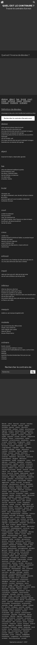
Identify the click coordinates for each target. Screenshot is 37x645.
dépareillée (12, 559)
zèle (13, 621)
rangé (10, 585)
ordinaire (23, 103)
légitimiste (19, 587)
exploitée (5, 605)
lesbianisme (19, 583)
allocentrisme (26, 539)
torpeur (10, 506)
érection (7, 607)
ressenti (23, 526)
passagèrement (23, 548)
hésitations (12, 456)
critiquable (28, 462)
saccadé (11, 510)
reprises (32, 440)
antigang (19, 488)
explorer (27, 455)
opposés (4, 502)
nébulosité (5, 440)
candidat (4, 451)
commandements (7, 532)
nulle (23, 500)
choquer (29, 559)
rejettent (15, 464)
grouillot (32, 548)
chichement (15, 579)
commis (29, 550)
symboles (5, 456)
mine (23, 568)
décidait (4, 486)
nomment (11, 609)
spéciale (28, 517)
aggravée (11, 625)
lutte (17, 598)
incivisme (5, 508)
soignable (15, 447)
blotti (33, 627)
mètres (17, 427)
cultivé (10, 424)
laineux (11, 438)
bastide (11, 550)
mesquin (5, 103)
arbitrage (19, 572)
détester (22, 585)
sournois (4, 585)
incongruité (26, 482)
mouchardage (19, 478)
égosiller (12, 572)
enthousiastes (12, 548)
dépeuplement (6, 537)
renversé (18, 621)
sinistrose (5, 475)
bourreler (19, 482)
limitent (11, 508)
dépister (4, 576)
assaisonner (5, 554)
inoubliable (29, 484)
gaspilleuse (17, 605)
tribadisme (11, 587)
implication (5, 546)
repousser (18, 543)
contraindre (18, 609)
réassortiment (6, 563)
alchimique (25, 567)
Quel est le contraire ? (18, 5)
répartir (31, 473)
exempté (25, 469)
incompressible (6, 429)
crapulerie (15, 592)
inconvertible (6, 603)
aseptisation (29, 431)
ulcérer (25, 621)
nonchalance (19, 508)
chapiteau (13, 546)
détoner (29, 614)
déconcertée (21, 456)
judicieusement (26, 612)
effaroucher (12, 442)
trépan (4, 471)
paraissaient (22, 475)
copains (29, 557)
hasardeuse (5, 590)
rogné (26, 493)
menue (16, 532)
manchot (27, 471)
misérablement (6, 458)
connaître (5, 555)
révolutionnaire (30, 599)
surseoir (28, 585)
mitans (4, 497)
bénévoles (21, 490)
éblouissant (12, 502)
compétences (6, 568)
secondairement (16, 631)
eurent (28, 590)
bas (17, 99)
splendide (5, 611)
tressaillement (6, 460)
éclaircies (25, 561)
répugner (15, 458)
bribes (16, 506)
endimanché (20, 541)
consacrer (5, 623)
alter (21, 633)
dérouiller (12, 589)
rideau (19, 567)
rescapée (13, 490)
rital (8, 471)
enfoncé (11, 101)
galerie (24, 495)
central (25, 589)
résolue (31, 451)
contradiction (6, 592)
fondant (17, 510)
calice (16, 633)
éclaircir (32, 623)
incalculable (5, 612)
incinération (19, 493)
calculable (18, 497)
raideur (27, 438)
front (33, 460)
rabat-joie (20, 594)
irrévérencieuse (15, 603)
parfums (23, 519)
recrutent (21, 434)
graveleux (10, 620)
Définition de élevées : (11, 109)
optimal (22, 464)
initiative (4, 506)
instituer (30, 621)
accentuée (28, 618)
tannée (29, 546)
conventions (5, 627)
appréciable (5, 513)
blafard (22, 484)
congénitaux (14, 636)
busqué (19, 451)
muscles (4, 625)
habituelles (5, 634)
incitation (23, 557)
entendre (31, 543)
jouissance (11, 541)
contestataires (19, 438)
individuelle (5, 594)
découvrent (30, 495)
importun (4, 574)
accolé (17, 552)
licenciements (16, 512)
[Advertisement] (18, 30)
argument (10, 436)
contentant (12, 462)
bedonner (5, 565)
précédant (10, 497)
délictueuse (22, 458)
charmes (10, 533)
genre (17, 555)
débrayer (5, 462)
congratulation (6, 447)
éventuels (5, 488)
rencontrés (12, 469)
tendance (16, 491)
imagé (11, 605)
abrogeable (5, 500)
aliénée (20, 627)
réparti (26, 609)
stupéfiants (26, 502)
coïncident (26, 488)
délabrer (11, 633)
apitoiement (5, 477)
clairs (15, 444)
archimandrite (26, 603)
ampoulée (30, 576)
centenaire (22, 522)
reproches (5, 504)
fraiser (12, 543)
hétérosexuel (24, 473)
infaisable (14, 627)
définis (33, 587)
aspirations (25, 570)
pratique (12, 524)
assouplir (5, 521)
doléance (18, 611)
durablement (20, 515)
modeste (14, 103)
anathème (19, 625)
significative (26, 504)
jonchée (17, 436)
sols (9, 631)
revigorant (12, 623)
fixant (16, 468)
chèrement (26, 631)
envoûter (23, 436)
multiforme (16, 629)
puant (26, 633)
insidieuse (14, 607)
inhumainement (16, 568)
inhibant (29, 480)
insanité (4, 548)
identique (12, 488)
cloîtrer (11, 521)
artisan (4, 631)
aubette (13, 455)
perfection (20, 455)
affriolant (12, 581)
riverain (11, 611)
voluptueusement (12, 535)
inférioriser (24, 453)
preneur (22, 550)
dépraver (30, 433)
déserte (11, 552)
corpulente (26, 497)
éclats (9, 512)
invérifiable (5, 517)
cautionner (18, 486)
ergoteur (19, 616)
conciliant (12, 583)
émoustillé (5, 559)
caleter (20, 537)
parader (23, 638)
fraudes (14, 499)
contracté (28, 434)
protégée (27, 444)
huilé (18, 554)
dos (28, 581)
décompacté (31, 522)
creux (3, 101)
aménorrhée (13, 475)
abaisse (4, 99)
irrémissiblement (26, 629)
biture (31, 609)
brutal (23, 99)
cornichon (28, 541)
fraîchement (25, 554)
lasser (4, 570)
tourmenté (28, 490)
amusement (30, 565)
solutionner (11, 598)
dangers (25, 451)
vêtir (20, 535)
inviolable (5, 427)
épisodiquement (7, 464)
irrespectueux (24, 579)
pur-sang (30, 519)
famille (14, 460)
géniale (19, 524)
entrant (4, 468)
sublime (14, 537)
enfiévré (17, 533)
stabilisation (6, 528)
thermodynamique (14, 638)
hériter (18, 530)
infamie (28, 500)
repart (24, 620)
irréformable (27, 537)
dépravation (30, 526)
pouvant (12, 561)
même (10, 491)
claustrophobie (23, 592)
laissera (25, 524)
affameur (5, 438)
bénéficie (4, 499)
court (29, 99)
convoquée (28, 601)
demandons (25, 449)
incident (4, 629)
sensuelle (13, 594)
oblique (25, 605)
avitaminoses (15, 557)
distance (14, 563)
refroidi (4, 587)
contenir (32, 493)
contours (32, 513)
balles (25, 486)
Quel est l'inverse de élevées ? (15, 55)
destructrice (30, 506)
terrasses (5, 446)
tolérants (5, 469)
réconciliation (21, 546)
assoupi (20, 425)
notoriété (11, 577)
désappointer (6, 425)
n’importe (11, 486)
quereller (28, 515)
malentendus (27, 616)
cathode (20, 444)
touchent (12, 446)
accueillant (11, 530)
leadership (27, 627)
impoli (19, 101)
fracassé (4, 510)
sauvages (23, 433)
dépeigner (5, 581)
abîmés (19, 469)
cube (11, 526)
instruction (28, 478)
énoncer (30, 486)
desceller (4, 433)
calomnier (5, 484)
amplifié (26, 572)
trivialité (19, 544)
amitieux (15, 429)
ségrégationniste (21, 477)
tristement (29, 568)
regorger (5, 522)
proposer (5, 618)
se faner (28, 499)
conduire (11, 431)
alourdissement (30, 429)
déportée (5, 577)
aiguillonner (26, 625)
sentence (4, 449)
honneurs (26, 623)
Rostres (4, 609)
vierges (18, 449)
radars (28, 460)
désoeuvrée (28, 563)
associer (29, 475)
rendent (16, 526)
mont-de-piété (24, 552)
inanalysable (23, 532)
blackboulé (12, 567)
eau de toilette (21, 581)
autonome (5, 466)
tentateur (5, 567)
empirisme (5, 561)
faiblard (20, 471)
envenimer (12, 618)
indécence (27, 587)
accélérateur (6, 455)
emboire (19, 589)
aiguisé (27, 425)
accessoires (24, 491)
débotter (31, 532)
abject (12, 99)
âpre (7, 524)
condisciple (29, 464)
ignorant (4, 550)
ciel (21, 506)
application (5, 526)
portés (12, 634)
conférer (11, 433)
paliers (15, 480)
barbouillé (12, 515)
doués (10, 596)
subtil (23, 510)
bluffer (4, 512)
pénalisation (25, 440)
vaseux (4, 598)
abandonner (24, 577)
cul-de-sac (26, 528)
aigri (11, 612)
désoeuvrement (26, 596)
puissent (22, 424)
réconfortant (25, 521)
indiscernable (22, 559)
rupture (19, 623)
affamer (4, 491)
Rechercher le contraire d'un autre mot (18, 118)
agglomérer (5, 482)
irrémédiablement (16, 528)
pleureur (11, 427)
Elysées (16, 473)
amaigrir (4, 596)
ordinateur (25, 513)
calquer (24, 512)
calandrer (31, 477)
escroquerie (12, 519)
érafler (4, 480)
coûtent (11, 555)
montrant (10, 601)
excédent (5, 638)
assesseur (21, 499)
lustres (4, 473)
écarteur (18, 504)
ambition (4, 544)
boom (17, 577)
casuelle (17, 453)
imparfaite (30, 620)
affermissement (21, 576)
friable (23, 517)
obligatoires (31, 436)
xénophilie (5, 493)
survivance (29, 466)
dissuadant (5, 599)
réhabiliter (11, 576)
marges (31, 469)
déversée (16, 424)
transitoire (26, 574)
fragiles (4, 533)
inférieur (27, 101)
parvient (4, 633)
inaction (24, 611)
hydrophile (17, 620)
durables (14, 425)
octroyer (12, 493)
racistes (17, 521)
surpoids (21, 607)
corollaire (17, 539)
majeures (22, 565)
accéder (21, 563)
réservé (18, 500)
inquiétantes (5, 636)
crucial (22, 468)
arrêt (31, 521)
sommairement (13, 522)
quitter (4, 601)
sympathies (13, 466)
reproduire (5, 572)
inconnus (27, 594)
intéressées (22, 614)
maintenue (21, 590)
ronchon (17, 517)
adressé (26, 508)
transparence (6, 579)
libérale (4, 424)
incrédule (14, 471)
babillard (10, 468)
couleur (22, 447)
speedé (28, 607)
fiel (24, 506)
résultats (4, 583)
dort (31, 508)
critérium (18, 634)
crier (3, 524)
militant (16, 585)
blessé (25, 543)
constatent (20, 618)
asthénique (20, 462)
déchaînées (19, 446)
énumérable (23, 598)
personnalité (22, 480)
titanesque (5, 543)
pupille (4, 436)
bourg (10, 629)
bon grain (5, 515)
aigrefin (30, 598)
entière (13, 482)
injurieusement (19, 431)
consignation (21, 442)
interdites (29, 424)
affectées (14, 614)
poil (32, 504)
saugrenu (14, 434)
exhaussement (18, 601)
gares (25, 535)
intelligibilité (25, 634)
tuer (10, 565)
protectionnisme (15, 440)
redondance (5, 490)
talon (31, 544)
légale (29, 533)
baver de (10, 473)
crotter (4, 478)
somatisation (14, 599)
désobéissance (14, 484)
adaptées (10, 478)
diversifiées (28, 468)
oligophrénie (6, 434)
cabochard (24, 427)
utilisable (11, 449)
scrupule (4, 442)
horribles (4, 552)
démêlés (15, 565)
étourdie (4, 519)
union (11, 517)
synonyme (5, 539)
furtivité (9, 444)
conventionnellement (15, 574)
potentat (17, 612)
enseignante (21, 460)
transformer (5, 557)
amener (11, 504)
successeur (5, 616)
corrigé (18, 561)
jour (18, 519)
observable (23, 555)
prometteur (12, 451)
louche (9, 480)
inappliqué (24, 530)
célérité (17, 550)
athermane (21, 466)
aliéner (13, 477)
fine (10, 499)
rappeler (11, 495)
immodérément (6, 621)
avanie (19, 502)
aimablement (17, 570)
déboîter (12, 616)
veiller (3, 620)
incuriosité (13, 590)
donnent (10, 453)
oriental (26, 544)
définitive (28, 447)
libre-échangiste (25, 636)
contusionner (6, 614)
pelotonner (29, 456)
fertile (11, 539)
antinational (12, 544)
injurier (27, 583)
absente (4, 541)
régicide (4, 431)
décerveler (5, 589)
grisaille (13, 554)
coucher (23, 533)
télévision (5, 495)
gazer (17, 433)
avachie (18, 495)
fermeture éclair (15, 513)
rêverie (12, 500)
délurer (9, 570)
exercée (28, 510)
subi (25, 446)
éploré (4, 535)
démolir (22, 599)
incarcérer (17, 596)
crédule (21, 429)
